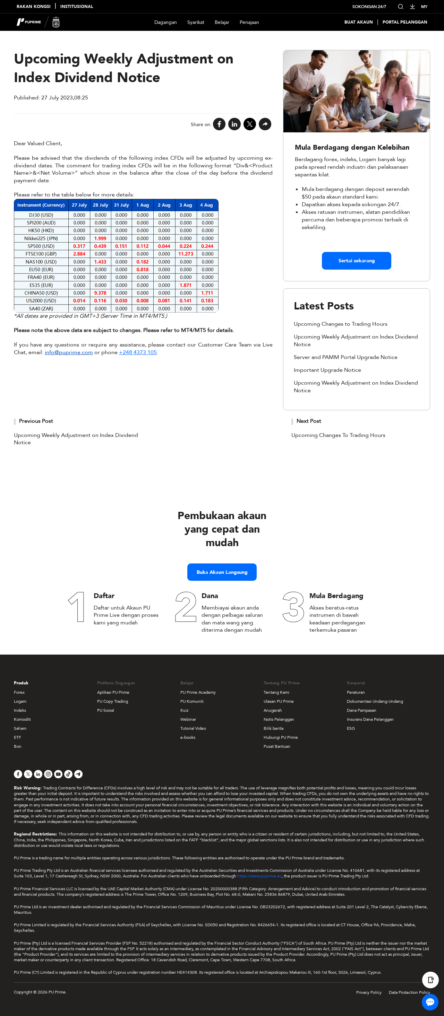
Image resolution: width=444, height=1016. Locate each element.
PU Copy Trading (112, 701)
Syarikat (195, 22)
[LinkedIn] (234, 124)
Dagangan (165, 22)
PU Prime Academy (198, 692)
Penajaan (249, 22)
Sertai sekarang (357, 260)
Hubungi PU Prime (281, 737)
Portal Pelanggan (405, 22)
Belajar (222, 22)
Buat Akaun (358, 22)
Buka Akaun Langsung (222, 572)
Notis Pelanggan (279, 719)
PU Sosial (105, 710)
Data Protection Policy (409, 992)
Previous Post (36, 421)
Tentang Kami (276, 692)
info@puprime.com (69, 352)
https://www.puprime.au (259, 876)
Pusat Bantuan (277, 746)
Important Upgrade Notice (327, 370)
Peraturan (356, 692)
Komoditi (22, 719)
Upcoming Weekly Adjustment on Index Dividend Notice (76, 439)
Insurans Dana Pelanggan (370, 719)
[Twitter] (249, 124)
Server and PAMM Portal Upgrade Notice (346, 357)
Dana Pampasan (361, 710)
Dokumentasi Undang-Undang (375, 701)
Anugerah (273, 710)
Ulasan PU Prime (279, 701)
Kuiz (184, 710)
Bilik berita (273, 728)
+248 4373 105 (138, 352)
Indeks (20, 710)
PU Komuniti (192, 701)
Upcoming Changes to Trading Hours (340, 324)
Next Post (309, 421)
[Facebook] (219, 124)
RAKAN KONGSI (34, 6)
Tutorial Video (193, 728)
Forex (19, 692)
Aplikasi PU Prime (113, 692)
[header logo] (38, 22)
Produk (21, 683)
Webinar (188, 719)
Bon (18, 746)
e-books (187, 737)
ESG (351, 728)
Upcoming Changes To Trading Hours (338, 435)
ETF (17, 737)
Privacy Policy (369, 992)
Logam (20, 701)
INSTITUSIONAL (76, 6)
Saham (20, 728)
